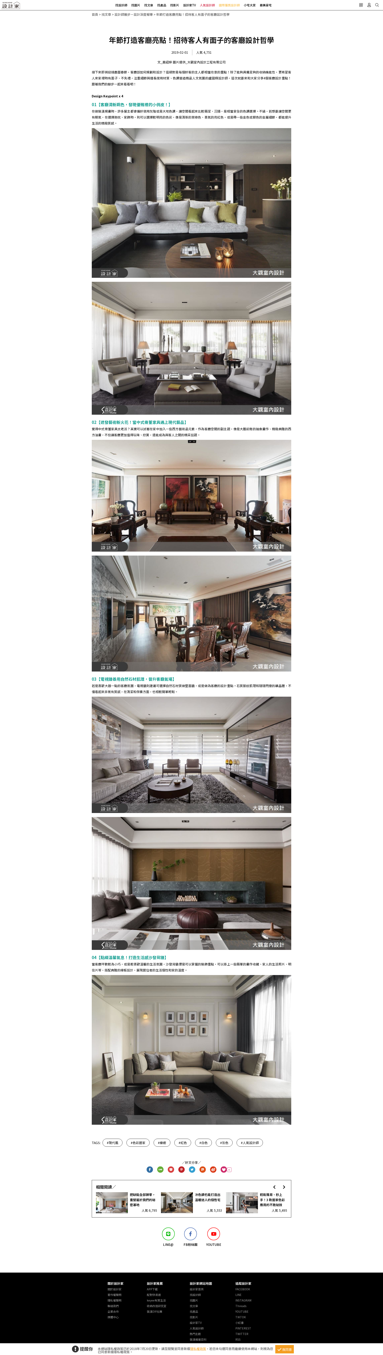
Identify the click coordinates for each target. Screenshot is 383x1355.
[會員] (369, 5)
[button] (274, 1187)
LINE (238, 1295)
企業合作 (113, 1311)
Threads (241, 1306)
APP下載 (152, 1289)
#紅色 (183, 1142)
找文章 (148, 5)
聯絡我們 (113, 1306)
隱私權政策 (198, 1348)
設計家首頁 (197, 1289)
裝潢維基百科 (198, 1339)
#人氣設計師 (250, 1142)
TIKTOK (240, 1317)
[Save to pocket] (171, 1169)
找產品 (161, 5)
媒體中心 (113, 1317)
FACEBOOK (242, 1289)
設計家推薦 (155, 1283)
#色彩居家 (138, 1142)
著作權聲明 (114, 1295)
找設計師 (121, 5)
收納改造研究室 (156, 1306)
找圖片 (135, 5)
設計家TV (189, 5)
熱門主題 (195, 1334)
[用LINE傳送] (160, 1169)
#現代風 (112, 1142)
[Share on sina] (213, 1169)
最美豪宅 (266, 5)
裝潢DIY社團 (154, 1311)
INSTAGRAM (243, 1300)
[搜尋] (377, 5)
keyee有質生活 (156, 1300)
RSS (238, 1339)
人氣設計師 (207, 5)
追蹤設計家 (243, 1283)
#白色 (203, 1142)
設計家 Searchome (11, 6)
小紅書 (239, 1323)
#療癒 (162, 1142)
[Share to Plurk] (202, 1169)
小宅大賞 (250, 5)
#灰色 (224, 1142)
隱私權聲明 (114, 1300)
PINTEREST (243, 1328)
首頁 (95, 14)
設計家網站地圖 (201, 1283)
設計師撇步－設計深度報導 (134, 14)
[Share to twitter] (192, 1169)
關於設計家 (115, 1283)
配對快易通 (154, 1295)
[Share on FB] (150, 1169)
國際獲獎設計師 (229, 5)
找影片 (174, 5)
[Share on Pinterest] (181, 1169)
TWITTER (241, 1334)
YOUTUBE (242, 1311)
